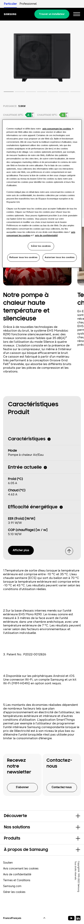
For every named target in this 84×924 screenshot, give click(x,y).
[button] (42, 816)
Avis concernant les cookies (20, 868)
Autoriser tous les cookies (60, 257)
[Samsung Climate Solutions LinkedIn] (78, 918)
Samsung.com (12, 886)
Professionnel (28, 3)
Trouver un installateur (52, 14)
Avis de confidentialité (17, 874)
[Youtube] (72, 918)
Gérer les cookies (41, 246)
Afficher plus (21, 550)
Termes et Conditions (16, 880)
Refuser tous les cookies (23, 257)
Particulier (10, 3)
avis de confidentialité (46, 235)
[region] (42, 193)
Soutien (8, 862)
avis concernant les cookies (56, 128)
